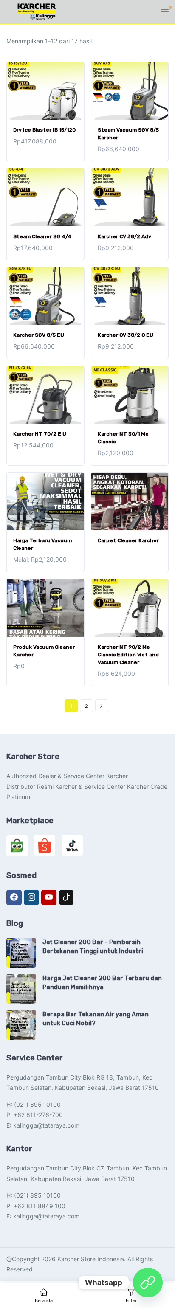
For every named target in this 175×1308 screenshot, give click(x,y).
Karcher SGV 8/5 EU (38, 335)
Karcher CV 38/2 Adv (124, 236)
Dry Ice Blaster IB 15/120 (44, 130)
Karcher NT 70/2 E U (39, 434)
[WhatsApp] (148, 1282)
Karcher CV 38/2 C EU (125, 335)
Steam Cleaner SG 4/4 (42, 236)
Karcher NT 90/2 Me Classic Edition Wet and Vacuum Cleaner (128, 654)
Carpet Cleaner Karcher (128, 540)
